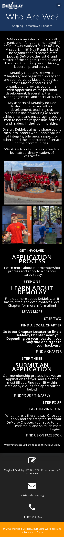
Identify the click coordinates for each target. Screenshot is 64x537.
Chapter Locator (32, 331)
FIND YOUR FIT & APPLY (32, 395)
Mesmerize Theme (34, 532)
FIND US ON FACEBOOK (44, 435)
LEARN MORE (32, 311)
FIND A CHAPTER (49, 351)
